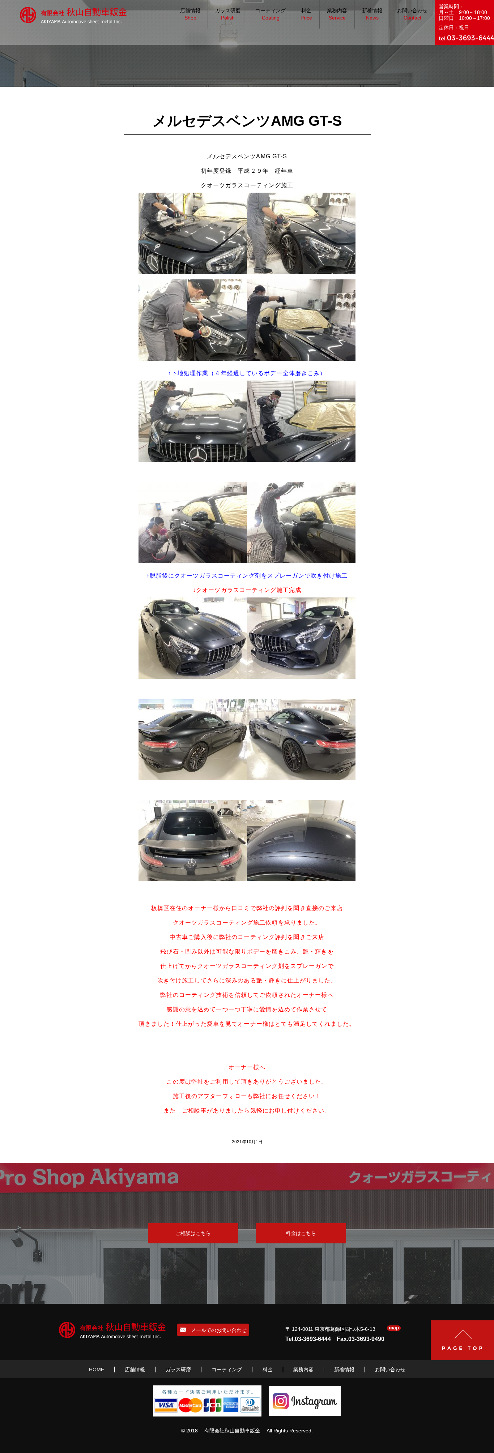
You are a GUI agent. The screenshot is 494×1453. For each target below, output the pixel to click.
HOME (96, 1369)
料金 (306, 14)
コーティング (270, 14)
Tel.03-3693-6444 (308, 1339)
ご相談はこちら (193, 1233)
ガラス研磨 (227, 14)
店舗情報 (190, 14)
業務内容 (337, 14)
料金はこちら (301, 1233)
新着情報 (372, 14)
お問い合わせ (412, 14)
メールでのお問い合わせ (216, 1330)
